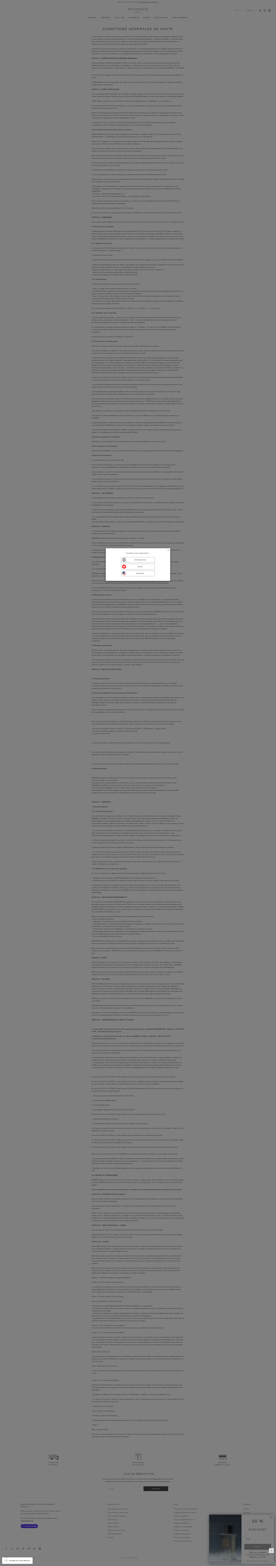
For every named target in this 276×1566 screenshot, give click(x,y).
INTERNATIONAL (140, 560)
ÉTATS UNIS (140, 573)
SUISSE (140, 567)
